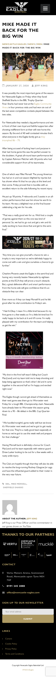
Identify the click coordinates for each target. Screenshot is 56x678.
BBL (8, 484)
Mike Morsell (19, 484)
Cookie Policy (11, 643)
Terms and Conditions (14, 654)
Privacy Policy (11, 649)
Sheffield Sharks (13, 487)
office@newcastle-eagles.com (23, 592)
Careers (8, 638)
